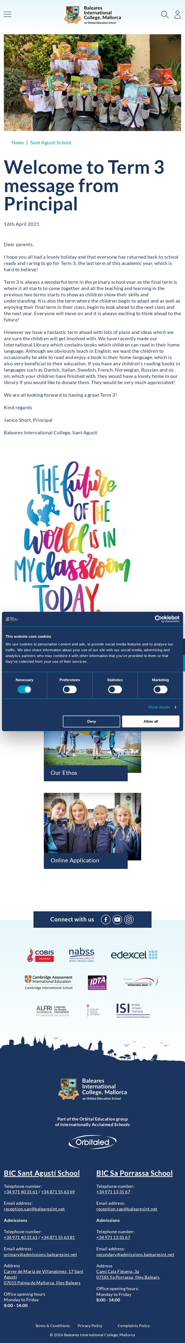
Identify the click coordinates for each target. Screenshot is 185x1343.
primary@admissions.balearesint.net (40, 1254)
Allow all (151, 722)
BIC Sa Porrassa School (134, 1173)
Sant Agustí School (50, 142)
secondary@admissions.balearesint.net (135, 1254)
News (18, 142)
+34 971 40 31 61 (21, 1191)
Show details (159, 707)
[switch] (70, 689)
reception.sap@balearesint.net (127, 1208)
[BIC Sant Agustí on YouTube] (117, 919)
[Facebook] (106, 919)
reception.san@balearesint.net (34, 1208)
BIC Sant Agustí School (42, 1173)
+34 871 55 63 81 (58, 1237)
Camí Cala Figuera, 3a (117, 1271)
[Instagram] (129, 919)
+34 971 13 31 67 (113, 1191)
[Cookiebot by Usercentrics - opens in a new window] (158, 619)
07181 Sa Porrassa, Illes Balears (127, 1277)
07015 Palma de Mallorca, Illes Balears (42, 1282)
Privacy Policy (90, 1325)
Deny (91, 722)
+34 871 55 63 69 (58, 1191)
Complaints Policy (134, 1325)
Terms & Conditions (52, 1325)
